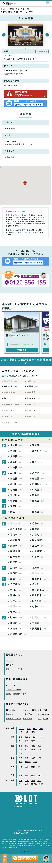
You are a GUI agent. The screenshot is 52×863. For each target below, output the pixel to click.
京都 (33, 758)
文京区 (16, 506)
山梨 (20, 753)
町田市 (16, 617)
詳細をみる (22, 350)
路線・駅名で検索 (13, 690)
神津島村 (17, 551)
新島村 (16, 578)
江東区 (16, 467)
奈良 (20, 762)
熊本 (39, 781)
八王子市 (18, 584)
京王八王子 (12, 392)
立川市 (16, 567)
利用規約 (9, 665)
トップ (3, 9)
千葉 (41, 737)
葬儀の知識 (10, 710)
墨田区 (16, 484)
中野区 (16, 500)
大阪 (20, 758)
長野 (20, 750)
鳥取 (39, 767)
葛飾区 (16, 462)
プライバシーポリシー (15, 669)
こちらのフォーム (27, 232)
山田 (31, 381)
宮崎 (27, 784)
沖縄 (41, 784)
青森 (28, 729)
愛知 (20, 746)
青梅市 (16, 534)
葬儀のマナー (11, 714)
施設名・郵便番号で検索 (16, 694)
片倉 (31, 404)
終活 (39, 719)
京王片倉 (34, 392)
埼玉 (35, 737)
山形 (27, 732)
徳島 (33, 776)
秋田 (20, 732)
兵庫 (27, 758)
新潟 (39, 746)
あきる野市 (18, 529)
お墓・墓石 (27, 719)
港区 (15, 511)
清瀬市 (16, 545)
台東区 (16, 489)
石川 (33, 750)
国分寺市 (17, 556)
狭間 (8, 398)
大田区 (16, 456)
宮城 (41, 729)
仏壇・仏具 (42, 710)
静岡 (27, 746)
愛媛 (20, 776)
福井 (39, 750)
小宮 (8, 416)
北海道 (21, 729)
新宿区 (16, 478)
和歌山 (28, 762)
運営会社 (9, 661)
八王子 (33, 386)
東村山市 (17, 595)
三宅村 (16, 628)
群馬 (27, 741)
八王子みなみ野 (14, 404)
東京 (20, 737)
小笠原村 (17, 540)
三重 (35, 762)
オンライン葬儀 (29, 710)
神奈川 (28, 737)
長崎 (33, 781)
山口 (20, 770)
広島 (27, 767)
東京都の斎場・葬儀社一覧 (19, 9)
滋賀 (39, 758)
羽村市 (16, 589)
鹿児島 (34, 784)
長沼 (31, 416)
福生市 (16, 612)
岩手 (35, 729)
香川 (27, 776)
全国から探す (11, 685)
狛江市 (16, 562)
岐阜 (33, 746)
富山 (27, 750)
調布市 (16, 573)
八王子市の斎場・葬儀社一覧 (11, 12)
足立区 (16, 445)
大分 (20, 784)
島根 (33, 767)
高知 (39, 776)
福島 (33, 732)
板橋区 (16, 450)
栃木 (33, 741)
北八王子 (34, 398)
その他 (45, 719)
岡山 (20, 767)
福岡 (20, 781)
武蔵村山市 (18, 634)
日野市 (16, 601)
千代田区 (17, 495)
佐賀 (27, 781)
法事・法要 (27, 714)
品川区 (16, 473)
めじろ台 (11, 386)
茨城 (20, 741)
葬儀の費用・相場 (13, 719)
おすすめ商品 (43, 714)
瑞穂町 (16, 623)
